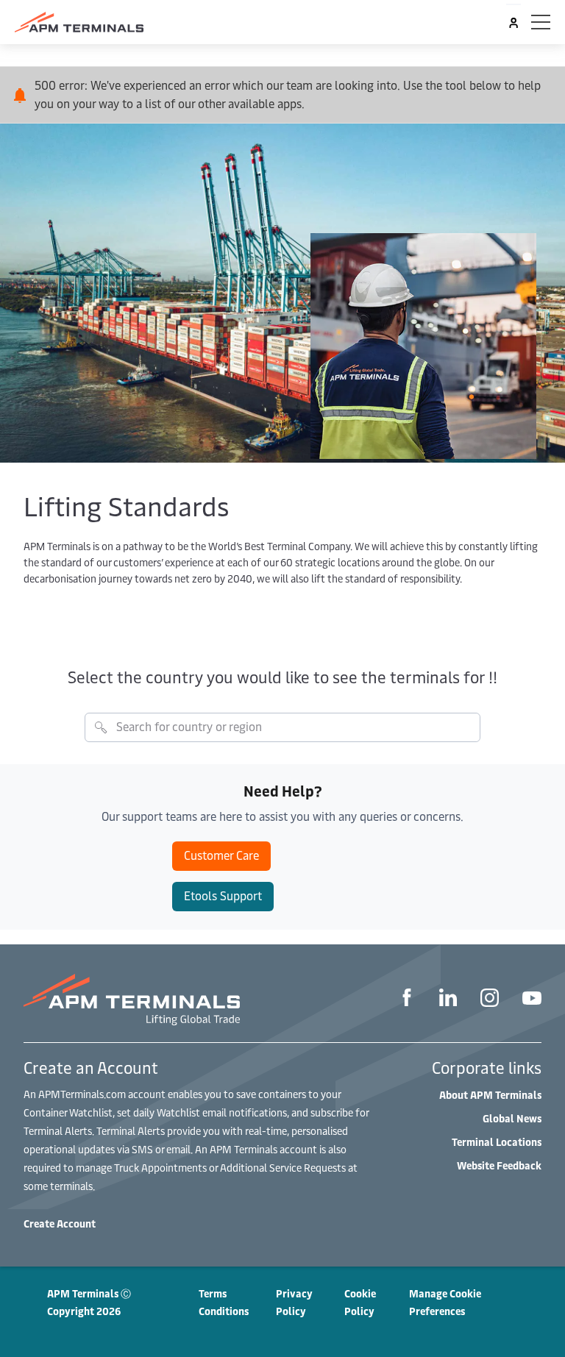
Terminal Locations (496, 1142)
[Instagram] (489, 1000)
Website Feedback (499, 1165)
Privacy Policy (294, 1302)
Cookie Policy (360, 1302)
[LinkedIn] (448, 999)
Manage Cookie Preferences (445, 1302)
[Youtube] (531, 999)
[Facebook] (407, 999)
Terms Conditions (224, 1302)
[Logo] (79, 22)
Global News (512, 1118)
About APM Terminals (490, 1095)
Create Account (60, 1223)
